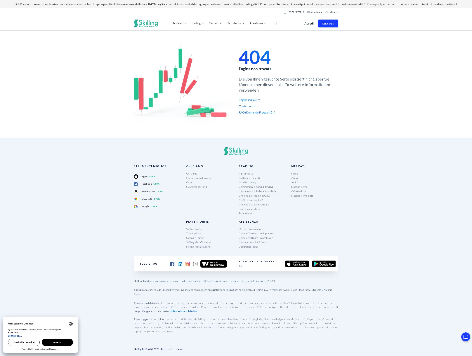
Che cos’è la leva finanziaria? (255, 204)
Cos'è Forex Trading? (251, 200)
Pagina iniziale (248, 100)
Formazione (245, 213)
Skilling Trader (194, 229)
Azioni (294, 177)
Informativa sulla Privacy (253, 242)
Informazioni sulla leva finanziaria (257, 191)
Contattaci (246, 106)
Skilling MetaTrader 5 (198, 246)
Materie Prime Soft (302, 195)
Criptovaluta (298, 191)
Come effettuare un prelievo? (256, 237)
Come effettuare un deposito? (256, 233)
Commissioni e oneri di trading (256, 186)
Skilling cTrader (195, 237)
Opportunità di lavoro (198, 177)
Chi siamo (191, 173)
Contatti (191, 182)
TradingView (193, 233)
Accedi (309, 23)
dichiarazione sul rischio (183, 311)
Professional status (250, 208)
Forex (294, 173)
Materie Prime (299, 186)
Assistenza (316, 12)
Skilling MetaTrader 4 (198, 242)
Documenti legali (248, 246)
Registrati (328, 23)
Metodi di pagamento (251, 229)
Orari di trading (247, 182)
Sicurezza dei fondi (196, 186)
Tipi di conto (246, 173)
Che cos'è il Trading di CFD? (254, 195)
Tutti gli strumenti (249, 177)
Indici (294, 182)
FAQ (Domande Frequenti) (256, 112)
